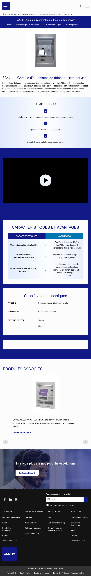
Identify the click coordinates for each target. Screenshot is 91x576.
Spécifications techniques (52, 24)
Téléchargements (71, 24)
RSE (49, 517)
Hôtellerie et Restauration (7, 529)
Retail (4, 523)
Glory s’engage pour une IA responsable (55, 529)
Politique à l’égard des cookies (72, 573)
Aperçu (9, 24)
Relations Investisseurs (33, 528)
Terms (55, 573)
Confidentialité (25, 573)
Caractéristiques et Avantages (27, 24)
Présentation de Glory (33, 533)
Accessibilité (11, 573)
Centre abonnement (41, 573)
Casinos (5, 535)
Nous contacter (30, 523)
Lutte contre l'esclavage (57, 523)
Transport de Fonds (9, 541)
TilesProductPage (21, 432)
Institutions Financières (11, 517)
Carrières (28, 517)
